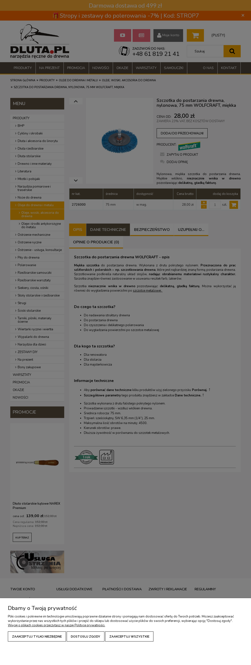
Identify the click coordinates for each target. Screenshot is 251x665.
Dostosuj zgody (85, 636)
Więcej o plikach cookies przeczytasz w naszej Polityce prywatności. (56, 625)
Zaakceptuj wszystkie (129, 636)
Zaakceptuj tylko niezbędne (37, 636)
